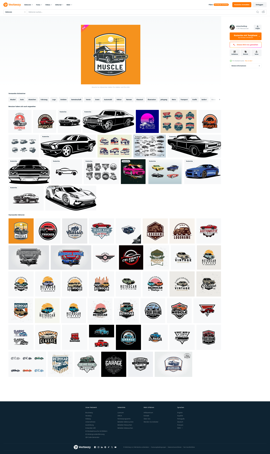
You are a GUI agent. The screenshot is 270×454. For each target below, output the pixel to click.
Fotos (38, 5)
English (180, 413)
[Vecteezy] (12, 5)
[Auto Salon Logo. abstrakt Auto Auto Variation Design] (131, 257)
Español (180, 416)
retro (174, 100)
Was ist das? (248, 61)
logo (54, 100)
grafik (194, 100)
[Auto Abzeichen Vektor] (20, 121)
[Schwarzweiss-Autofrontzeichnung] (29, 171)
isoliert (204, 100)
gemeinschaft (76, 100)
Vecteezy (88, 416)
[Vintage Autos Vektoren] (149, 146)
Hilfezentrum (148, 413)
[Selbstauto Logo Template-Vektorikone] (66, 171)
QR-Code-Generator (92, 437)
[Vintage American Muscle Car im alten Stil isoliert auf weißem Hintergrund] (68, 146)
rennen (129, 100)
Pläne (211, 5)
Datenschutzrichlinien (175, 447)
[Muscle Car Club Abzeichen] (44, 121)
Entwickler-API (90, 428)
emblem (63, 100)
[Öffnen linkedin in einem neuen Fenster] (102, 447)
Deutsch (180, 422)
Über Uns (147, 419)
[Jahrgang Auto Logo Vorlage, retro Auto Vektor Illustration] (155, 231)
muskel (12, 100)
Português (181, 419)
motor (213, 100)
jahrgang (164, 100)
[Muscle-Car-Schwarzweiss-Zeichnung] (69, 121)
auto (22, 100)
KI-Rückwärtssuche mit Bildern (96, 431)
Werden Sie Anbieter (151, 422)
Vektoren (27, 5)
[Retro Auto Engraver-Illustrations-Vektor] (147, 121)
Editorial (58, 5)
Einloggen (259, 5)
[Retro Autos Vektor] (165, 171)
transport (184, 100)
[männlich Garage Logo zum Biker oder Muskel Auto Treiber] (113, 364)
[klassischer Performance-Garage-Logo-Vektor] (21, 337)
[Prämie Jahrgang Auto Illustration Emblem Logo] (128, 231)
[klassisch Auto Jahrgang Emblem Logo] (74, 231)
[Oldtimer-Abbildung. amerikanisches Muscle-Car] (26, 198)
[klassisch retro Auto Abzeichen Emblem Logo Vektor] (140, 364)
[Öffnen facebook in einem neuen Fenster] (95, 447)
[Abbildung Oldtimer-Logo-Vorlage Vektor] (47, 337)
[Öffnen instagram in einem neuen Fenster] (98, 447)
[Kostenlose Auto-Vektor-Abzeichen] (101, 171)
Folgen (257, 28)
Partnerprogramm (124, 419)
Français (180, 425)
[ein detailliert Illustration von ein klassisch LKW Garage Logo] (74, 337)
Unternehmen (90, 422)
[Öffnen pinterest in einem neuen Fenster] (105, 447)
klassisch (139, 100)
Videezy (88, 419)
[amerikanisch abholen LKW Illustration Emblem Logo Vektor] (47, 231)
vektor (119, 100)
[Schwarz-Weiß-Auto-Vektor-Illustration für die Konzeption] (108, 121)
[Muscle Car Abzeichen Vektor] (21, 231)
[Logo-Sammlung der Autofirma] (114, 146)
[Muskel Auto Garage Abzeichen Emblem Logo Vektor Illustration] (208, 337)
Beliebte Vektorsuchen (125, 422)
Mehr (68, 5)
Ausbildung (89, 425)
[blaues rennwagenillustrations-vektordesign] (202, 171)
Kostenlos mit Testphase (245, 36)
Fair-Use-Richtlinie (189, 447)
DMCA (120, 416)
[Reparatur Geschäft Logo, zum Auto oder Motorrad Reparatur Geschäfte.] (105, 257)
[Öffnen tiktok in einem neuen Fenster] (108, 447)
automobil (108, 100)
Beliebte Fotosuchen (125, 425)
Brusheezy (89, 413)
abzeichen (32, 100)
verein (88, 100)
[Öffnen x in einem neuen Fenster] (112, 447)
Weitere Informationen (238, 66)
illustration (152, 100)
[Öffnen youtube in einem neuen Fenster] (115, 447)
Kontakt (146, 416)
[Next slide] (217, 99)
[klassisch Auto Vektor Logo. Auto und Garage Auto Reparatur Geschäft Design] (87, 364)
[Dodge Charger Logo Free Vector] (23, 146)
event (97, 100)
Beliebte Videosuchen (125, 428)
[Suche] (257, 12)
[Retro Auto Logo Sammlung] (179, 121)
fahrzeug (44, 100)
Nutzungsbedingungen (158, 447)
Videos (47, 5)
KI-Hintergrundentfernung (94, 434)
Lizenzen (121, 413)
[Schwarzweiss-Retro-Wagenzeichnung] (194, 146)
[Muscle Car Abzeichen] (209, 121)
